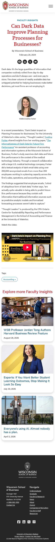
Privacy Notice (19, 536)
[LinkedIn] (25, 62)
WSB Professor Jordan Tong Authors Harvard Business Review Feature (27, 331)
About (32, 502)
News (32, 499)
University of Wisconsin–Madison (27, 534)
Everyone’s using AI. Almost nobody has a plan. (27, 430)
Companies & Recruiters (39, 507)
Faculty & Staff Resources (35, 512)
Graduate (33, 493)
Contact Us (10, 505)
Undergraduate (35, 491)
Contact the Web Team (32, 536)
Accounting (8, 279)
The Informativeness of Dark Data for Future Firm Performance (26, 144)
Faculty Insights (27, 20)
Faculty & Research (37, 496)
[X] (30, 62)
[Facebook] (19, 62)
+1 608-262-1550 (12, 502)
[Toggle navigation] (52, 6)
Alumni (32, 505)
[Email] (35, 62)
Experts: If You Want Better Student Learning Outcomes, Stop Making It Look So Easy (27, 380)
